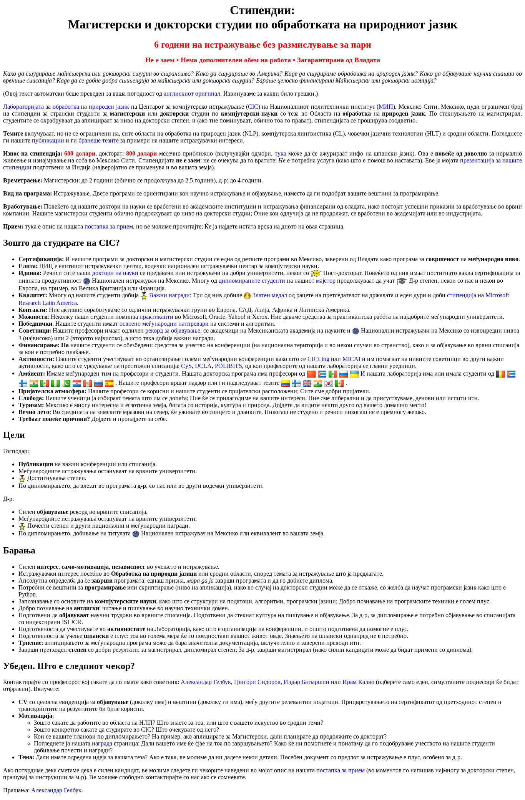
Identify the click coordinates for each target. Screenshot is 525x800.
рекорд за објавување (172, 330)
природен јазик (109, 106)
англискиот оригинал (192, 93)
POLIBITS (228, 366)
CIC (253, 106)
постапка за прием (109, 226)
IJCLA (203, 366)
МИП (386, 106)
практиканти (156, 316)
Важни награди (169, 295)
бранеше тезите (98, 140)
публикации (48, 140)
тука (280, 153)
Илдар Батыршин (306, 682)
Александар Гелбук (206, 682)
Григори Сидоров (257, 682)
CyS (186, 366)
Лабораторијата (23, 106)
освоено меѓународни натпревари (164, 323)
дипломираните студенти (252, 280)
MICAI (351, 359)
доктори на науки (115, 273)
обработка (66, 106)
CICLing (318, 359)
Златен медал (270, 295)
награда (102, 743)
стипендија (461, 295)
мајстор (326, 280)
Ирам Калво (358, 682)
